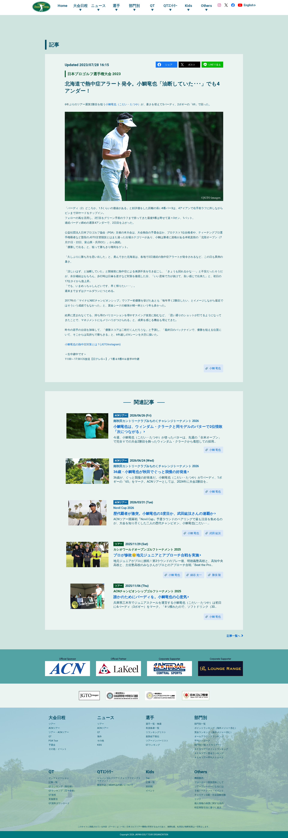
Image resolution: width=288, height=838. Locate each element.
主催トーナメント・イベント (209, 790)
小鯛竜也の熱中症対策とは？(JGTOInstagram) (93, 344)
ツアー (52, 723)
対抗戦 (149, 786)
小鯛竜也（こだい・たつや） (123, 104)
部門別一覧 (200, 723)
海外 (99, 736)
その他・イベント (58, 749)
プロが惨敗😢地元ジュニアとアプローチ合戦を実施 (156, 555)
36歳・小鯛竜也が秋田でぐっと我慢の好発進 (150, 472)
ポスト (191, 64)
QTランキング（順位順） (61, 786)
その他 (100, 740)
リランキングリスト (156, 732)
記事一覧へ (233, 635)
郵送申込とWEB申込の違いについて (115, 785)
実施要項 (53, 799)
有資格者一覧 (152, 728)
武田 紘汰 (215, 533)
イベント (150, 790)
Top (148, 778)
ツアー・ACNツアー (59, 732)
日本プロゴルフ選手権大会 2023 (94, 74)
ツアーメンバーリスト (157, 740)
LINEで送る (214, 64)
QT (50, 736)
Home (62, 6)
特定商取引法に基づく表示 (207, 807)
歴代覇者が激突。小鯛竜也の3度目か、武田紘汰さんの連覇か (163, 513)
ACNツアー (54, 728)
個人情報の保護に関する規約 (209, 803)
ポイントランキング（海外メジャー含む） (215, 728)
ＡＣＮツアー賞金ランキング (209, 753)
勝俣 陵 (216, 574)
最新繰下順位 (152, 736)
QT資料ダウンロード (59, 803)
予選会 (52, 745)
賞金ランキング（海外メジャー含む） (213, 732)
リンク (197, 799)
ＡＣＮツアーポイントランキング (211, 749)
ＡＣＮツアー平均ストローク (209, 757)
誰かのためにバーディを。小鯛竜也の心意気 (150, 597)
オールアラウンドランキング (209, 736)
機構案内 (198, 778)
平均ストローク (202, 740)
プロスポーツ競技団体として (209, 782)
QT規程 (52, 795)
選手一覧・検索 (154, 723)
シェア (168, 64)
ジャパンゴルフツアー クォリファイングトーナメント (119, 779)
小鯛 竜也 (215, 368)
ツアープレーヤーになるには (209, 786)
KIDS (99, 745)
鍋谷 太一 (196, 574)
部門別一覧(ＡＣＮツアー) (207, 745)
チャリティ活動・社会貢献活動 (210, 795)
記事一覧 (53, 782)
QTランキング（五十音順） (62, 790)
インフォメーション (59, 778)
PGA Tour (53, 740)
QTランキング (153, 745)
